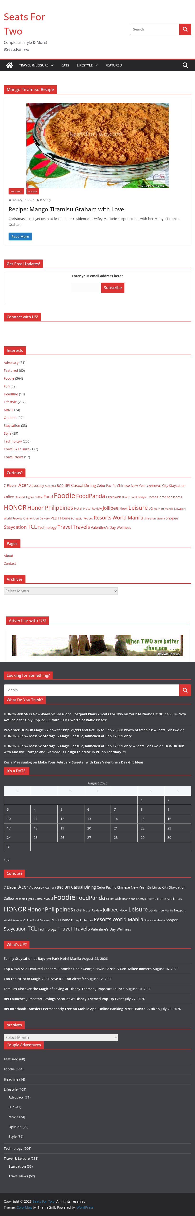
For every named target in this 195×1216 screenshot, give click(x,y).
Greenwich (113, 497)
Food (48, 496)
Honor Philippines (50, 507)
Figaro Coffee (34, 497)
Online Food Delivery (36, 518)
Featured (114, 65)
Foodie (32, 191)
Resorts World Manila (118, 517)
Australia (50, 486)
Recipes (88, 518)
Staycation (12, 425)
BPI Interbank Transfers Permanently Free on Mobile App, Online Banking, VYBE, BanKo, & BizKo (82, 1009)
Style (7, 433)
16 (169, 818)
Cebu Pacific (106, 485)
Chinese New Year (131, 485)
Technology (13, 441)
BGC (60, 485)
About (8, 555)
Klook (123, 508)
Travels (81, 526)
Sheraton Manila (154, 518)
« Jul (7, 859)
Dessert (20, 497)
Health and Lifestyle (134, 497)
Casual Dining (83, 485)
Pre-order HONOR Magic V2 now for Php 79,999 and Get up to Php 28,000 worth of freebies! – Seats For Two (91, 730)
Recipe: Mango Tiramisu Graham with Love (66, 209)
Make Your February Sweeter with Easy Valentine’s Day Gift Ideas (91, 762)
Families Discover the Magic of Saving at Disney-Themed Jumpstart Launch (64, 989)
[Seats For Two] (9, 65)
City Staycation (173, 485)
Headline (11, 394)
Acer (23, 485)
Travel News (13, 457)
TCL (32, 526)
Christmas (154, 485)
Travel (65, 526)
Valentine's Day (103, 527)
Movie (8, 409)
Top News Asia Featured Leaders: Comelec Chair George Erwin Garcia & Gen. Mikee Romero (78, 969)
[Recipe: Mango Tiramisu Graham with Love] (97, 145)
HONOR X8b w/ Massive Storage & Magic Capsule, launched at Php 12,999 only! (68, 736)
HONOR (15, 507)
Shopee (172, 518)
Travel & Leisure (34, 65)
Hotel (78, 508)
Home (151, 497)
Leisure (138, 507)
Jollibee (110, 507)
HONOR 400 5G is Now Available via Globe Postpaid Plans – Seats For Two (63, 714)
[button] (51, 65)
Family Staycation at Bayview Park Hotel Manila (42, 958)
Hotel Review (92, 508)
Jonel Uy (45, 200)
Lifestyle (85, 65)
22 (143, 828)
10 (9, 818)
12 (62, 818)
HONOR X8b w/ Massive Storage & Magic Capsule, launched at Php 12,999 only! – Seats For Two (81, 746)
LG (151, 508)
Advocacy (11, 362)
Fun (7, 386)
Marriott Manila (163, 508)
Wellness (124, 527)
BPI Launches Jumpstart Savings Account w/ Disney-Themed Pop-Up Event (64, 999)
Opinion (10, 417)
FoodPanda (90, 496)
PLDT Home (60, 518)
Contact (10, 563)
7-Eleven (10, 485)
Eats (65, 65)
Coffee (9, 496)
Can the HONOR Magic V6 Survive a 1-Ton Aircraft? (45, 979)
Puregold (77, 518)
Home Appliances (169, 497)
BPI (67, 485)
